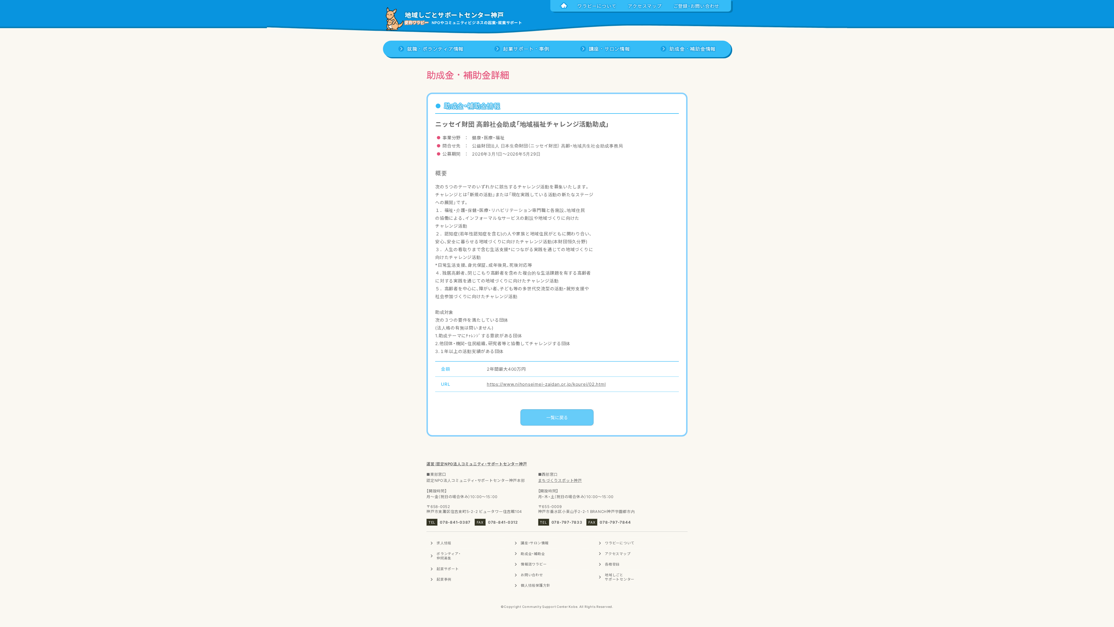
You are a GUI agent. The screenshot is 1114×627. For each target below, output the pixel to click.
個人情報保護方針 (535, 585)
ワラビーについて (619, 542)
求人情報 (444, 542)
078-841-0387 (455, 522)
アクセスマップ (617, 553)
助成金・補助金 (533, 553)
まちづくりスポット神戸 (560, 480)
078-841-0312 (503, 522)
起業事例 (444, 579)
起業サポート (448, 568)
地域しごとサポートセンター (619, 577)
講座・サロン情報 (535, 542)
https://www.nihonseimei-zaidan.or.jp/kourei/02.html (546, 384)
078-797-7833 (567, 522)
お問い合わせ (532, 574)
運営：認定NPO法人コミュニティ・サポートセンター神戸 (476, 463)
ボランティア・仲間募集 (448, 556)
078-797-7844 (615, 522)
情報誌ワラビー (534, 564)
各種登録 (612, 564)
